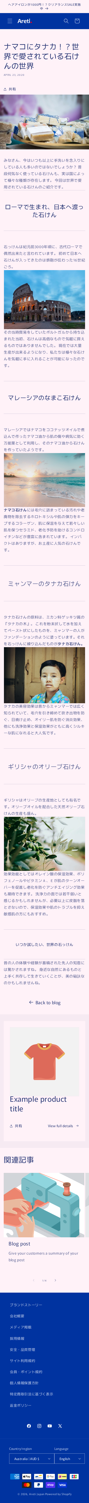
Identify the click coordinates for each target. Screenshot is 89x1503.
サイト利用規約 (22, 1360)
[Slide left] (33, 1280)
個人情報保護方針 (24, 1382)
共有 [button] (12, 88)
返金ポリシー (21, 1405)
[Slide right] (55, 1280)
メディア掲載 (21, 1326)
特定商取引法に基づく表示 (31, 1393)
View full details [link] (60, 1125)
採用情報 (17, 1338)
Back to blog (48, 1002)
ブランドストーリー (26, 1304)
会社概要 (17, 1315)
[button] (9, 21)
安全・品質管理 (22, 1349)
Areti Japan (36, 1494)
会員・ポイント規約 (26, 1371)
